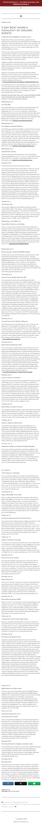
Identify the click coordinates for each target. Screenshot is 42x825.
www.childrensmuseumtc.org (11, 339)
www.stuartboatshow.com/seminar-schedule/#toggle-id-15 (21, 82)
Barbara (8, 789)
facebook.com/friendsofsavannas (22, 120)
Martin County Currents (13, 791)
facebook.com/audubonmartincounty (24, 146)
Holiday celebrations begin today (16, 802)
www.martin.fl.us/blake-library (19, 243)
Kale (14, 821)
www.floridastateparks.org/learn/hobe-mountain (17, 372)
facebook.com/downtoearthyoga (22, 160)
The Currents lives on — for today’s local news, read (21, 3)
